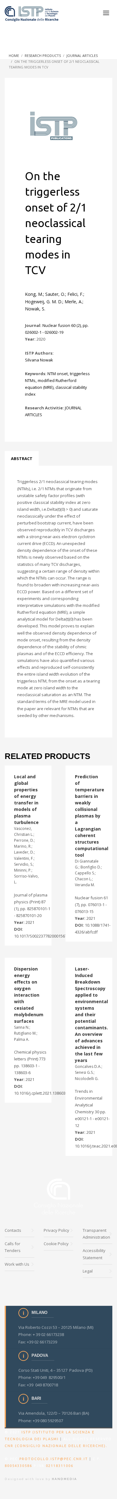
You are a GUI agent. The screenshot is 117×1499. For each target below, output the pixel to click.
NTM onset (57, 373)
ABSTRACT (21, 458)
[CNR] (58, 1196)
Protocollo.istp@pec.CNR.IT (53, 1459)
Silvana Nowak (39, 360)
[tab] (22, 458)
